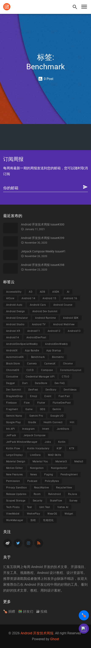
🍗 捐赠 (9, 611)
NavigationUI (59, 468)
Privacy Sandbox (16, 487)
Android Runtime (45, 317)
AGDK (55, 291)
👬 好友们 (25, 611)
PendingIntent (69, 474)
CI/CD (30, 370)
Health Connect (53, 422)
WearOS (52, 513)
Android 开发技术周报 (37, 633)
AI (68, 291)
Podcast (32, 481)
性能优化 (48, 520)
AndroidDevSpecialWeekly (22, 344)
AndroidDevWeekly (56, 344)
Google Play (13, 422)
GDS (42, 409)
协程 (33, 520)
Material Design (15, 461)
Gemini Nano (14, 415)
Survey (73, 500)
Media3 (78, 461)
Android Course (62, 304)
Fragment (12, 409)
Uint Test (44, 507)
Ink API (10, 428)
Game (29, 409)
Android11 (33, 330)
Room (37, 494)
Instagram (28, 428)
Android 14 (28, 298)
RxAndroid (54, 494)
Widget (69, 513)
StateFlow (56, 500)
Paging (48, 474)
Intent (45, 428)
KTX (71, 448)
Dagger (10, 383)
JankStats (63, 428)
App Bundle (32, 350)
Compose (47, 370)
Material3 (61, 461)
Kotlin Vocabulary (38, 448)
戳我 (23, 579)
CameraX (50, 363)
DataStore (41, 383)
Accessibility (13, 291)
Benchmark (38, 357)
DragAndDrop (14, 396)
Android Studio (15, 324)
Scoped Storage (15, 500)
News (33, 474)
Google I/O (56, 415)
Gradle (32, 422)
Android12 (54, 330)
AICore (10, 298)
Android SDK (71, 317)
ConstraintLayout (70, 370)
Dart (25, 383)
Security (38, 500)
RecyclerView (64, 487)
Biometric (58, 357)
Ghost (54, 639)
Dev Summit (13, 389)
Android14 (12, 337)
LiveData (35, 454)
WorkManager (14, 520)
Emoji (33, 396)
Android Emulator (17, 317)
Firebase (11, 402)
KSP (59, 448)
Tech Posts (12, 507)
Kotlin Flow (13, 448)
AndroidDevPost (36, 337)
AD (30, 291)
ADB (42, 291)
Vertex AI (62, 507)
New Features (14, 474)
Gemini (56, 409)
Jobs (48, 441)
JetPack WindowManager (21, 441)
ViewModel (12, 513)
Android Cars (38, 304)
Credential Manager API (40, 376)
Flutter (41, 402)
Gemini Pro (36, 415)
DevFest (33, 389)
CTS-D (65, 376)
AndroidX (12, 350)
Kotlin (61, 441)
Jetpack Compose (34, 435)
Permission (13, 481)
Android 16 (70, 298)
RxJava (72, 494)
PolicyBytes (52, 481)
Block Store (13, 363)
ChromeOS (12, 370)
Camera (32, 363)
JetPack (11, 435)
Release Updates (16, 494)
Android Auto (14, 304)
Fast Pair (64, 396)
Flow (27, 402)
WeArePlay (33, 513)
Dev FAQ (60, 383)
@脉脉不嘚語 (64, 579)
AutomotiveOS (15, 357)
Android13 (74, 330)
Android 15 (49, 298)
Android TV (39, 324)
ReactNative (41, 487)
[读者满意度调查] (84, 629)
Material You (40, 461)
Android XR (13, 330)
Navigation (37, 468)
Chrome (68, 363)
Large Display (14, 454)
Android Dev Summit (45, 311)
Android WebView (64, 324)
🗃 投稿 (41, 611)
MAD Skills (54, 454)
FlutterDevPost (62, 402)
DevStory (51, 389)
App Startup (53, 350)
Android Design (15, 311)
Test (29, 507)
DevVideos (70, 389)
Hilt (72, 422)
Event (47, 396)
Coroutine (12, 376)
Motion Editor (14, 468)
